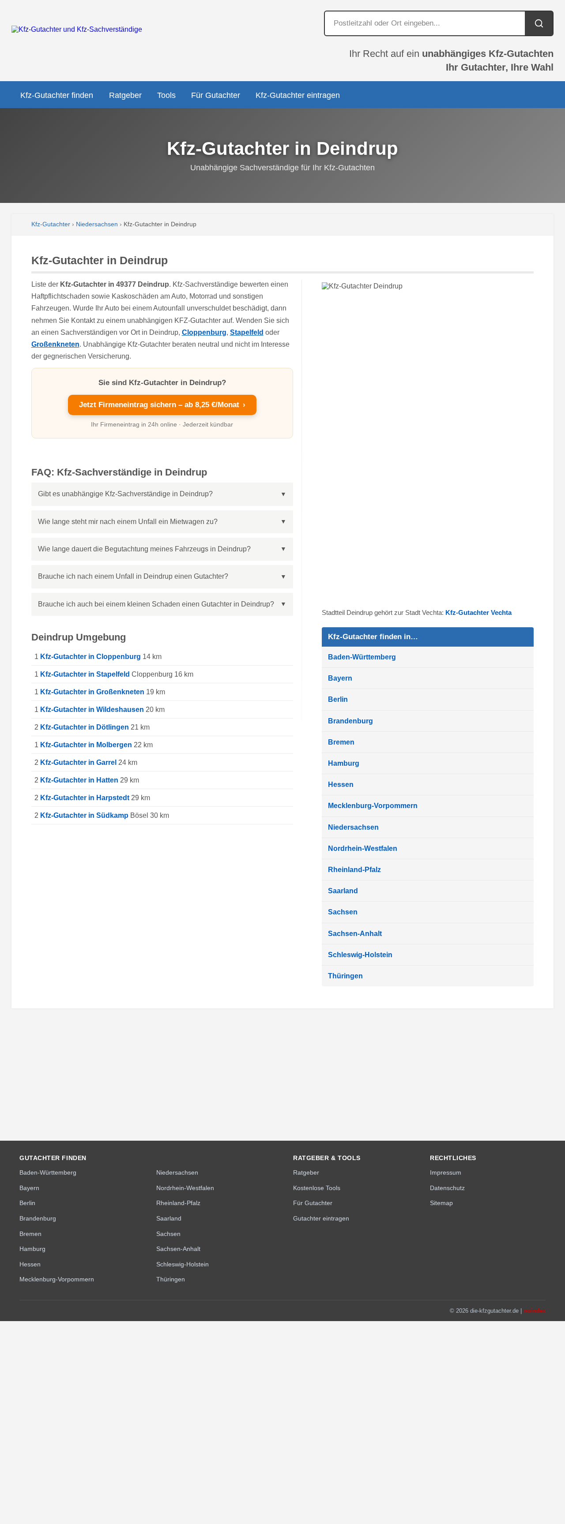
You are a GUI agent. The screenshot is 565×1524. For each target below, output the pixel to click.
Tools (166, 95)
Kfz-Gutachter (50, 224)
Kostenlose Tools (316, 1187)
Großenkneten (55, 344)
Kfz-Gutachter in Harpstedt (84, 797)
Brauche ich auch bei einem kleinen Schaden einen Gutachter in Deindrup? (156, 604)
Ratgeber (125, 95)
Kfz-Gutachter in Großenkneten (92, 692)
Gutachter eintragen (321, 1218)
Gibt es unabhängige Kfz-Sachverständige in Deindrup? (125, 494)
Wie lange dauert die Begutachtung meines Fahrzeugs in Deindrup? (144, 549)
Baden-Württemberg (362, 657)
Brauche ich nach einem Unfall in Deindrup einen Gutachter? (133, 576)
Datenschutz (447, 1187)
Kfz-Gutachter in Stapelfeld (85, 674)
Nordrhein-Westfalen (362, 848)
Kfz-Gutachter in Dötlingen (84, 727)
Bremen (341, 742)
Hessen (341, 784)
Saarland (343, 891)
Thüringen (345, 976)
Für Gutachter (215, 95)
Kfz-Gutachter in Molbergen (86, 745)
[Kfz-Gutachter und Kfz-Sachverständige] (76, 29)
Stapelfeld (247, 332)
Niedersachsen (97, 224)
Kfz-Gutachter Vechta (478, 612)
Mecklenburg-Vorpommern (373, 805)
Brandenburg (350, 721)
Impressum (445, 1172)
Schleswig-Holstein (360, 955)
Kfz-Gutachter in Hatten (79, 780)
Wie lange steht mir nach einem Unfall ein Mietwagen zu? (128, 521)
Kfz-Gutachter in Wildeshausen (92, 709)
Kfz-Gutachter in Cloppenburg (90, 656)
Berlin (338, 699)
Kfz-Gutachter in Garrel (78, 762)
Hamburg (343, 763)
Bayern (340, 678)
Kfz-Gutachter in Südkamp (84, 815)
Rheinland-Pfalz (354, 869)
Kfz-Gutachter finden (56, 95)
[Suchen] (539, 23)
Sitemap (441, 1202)
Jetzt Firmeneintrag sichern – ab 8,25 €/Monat (162, 405)
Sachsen (343, 912)
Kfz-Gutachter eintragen (298, 95)
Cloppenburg (204, 332)
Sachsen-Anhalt (355, 933)
